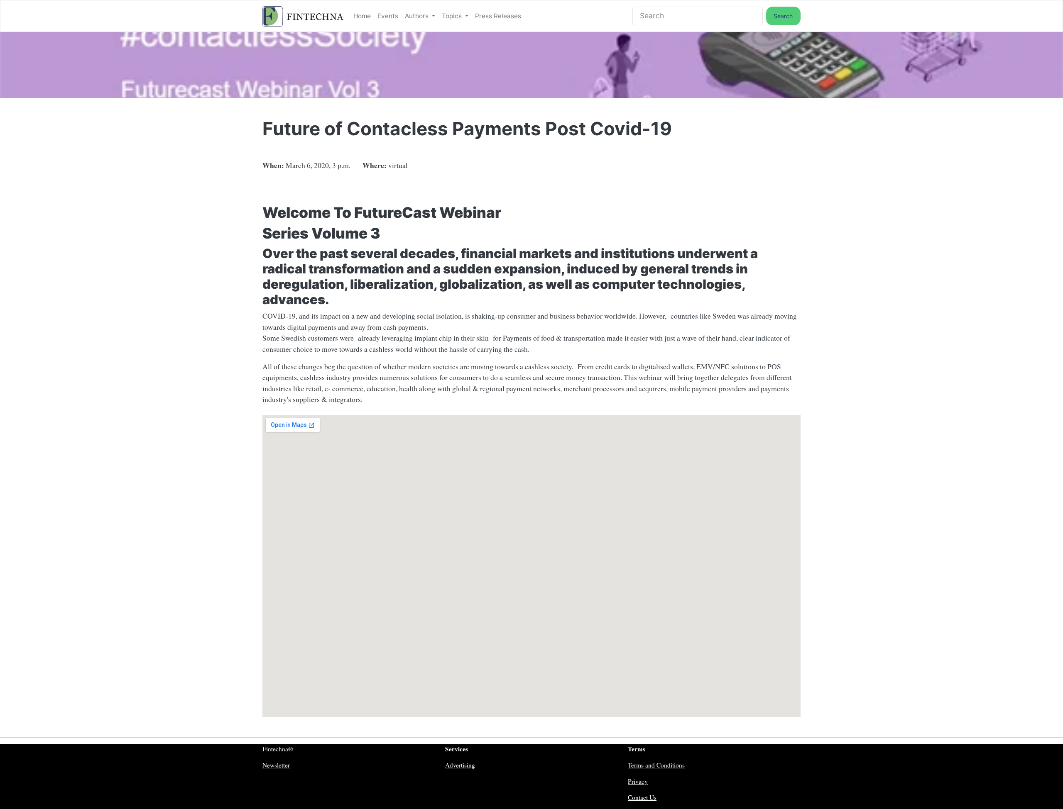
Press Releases (498, 16)
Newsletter (276, 765)
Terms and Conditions (656, 765)
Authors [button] (417, 16)
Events (387, 16)
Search (783, 15)
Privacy (638, 781)
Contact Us (642, 797)
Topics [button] (452, 16)
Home (362, 16)
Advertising (460, 765)
